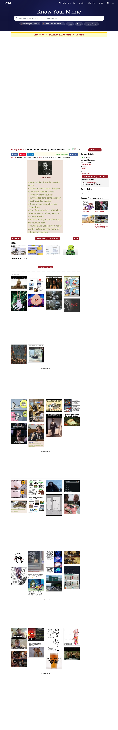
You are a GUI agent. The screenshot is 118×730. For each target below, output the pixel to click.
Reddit (83, 168)
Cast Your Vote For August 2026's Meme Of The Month (59, 35)
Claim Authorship (89, 176)
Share (15, 154)
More (100, 3)
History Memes (18, 149)
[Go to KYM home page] (7, 3)
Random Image (53, 238)
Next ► (76, 238)
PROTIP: (13, 157)
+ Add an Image (95, 150)
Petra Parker (85, 211)
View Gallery (41, 238)
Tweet (31, 154)
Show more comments (45, 267)
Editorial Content (91, 24)
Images (70, 24)
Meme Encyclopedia (67, 3)
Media (81, 3)
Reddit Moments (91, 182)
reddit (88, 173)
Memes (78, 24)
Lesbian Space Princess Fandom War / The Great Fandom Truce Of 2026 (101, 227)
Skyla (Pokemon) (99, 211)
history (83, 173)
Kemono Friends (86, 224)
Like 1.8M (74, 154)
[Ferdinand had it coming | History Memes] (45, 196)
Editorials (91, 3)
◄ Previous (15, 238)
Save (23, 154)
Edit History (102, 176)
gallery (40, 157)
